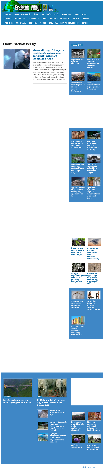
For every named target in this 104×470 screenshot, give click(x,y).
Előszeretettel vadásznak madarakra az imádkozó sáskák (93, 64)
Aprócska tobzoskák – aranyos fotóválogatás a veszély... (93, 145)
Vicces (43, 23)
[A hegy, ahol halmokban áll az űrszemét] (94, 439)
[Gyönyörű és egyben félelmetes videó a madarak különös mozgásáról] (94, 242)
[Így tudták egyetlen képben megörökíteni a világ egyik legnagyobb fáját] (94, 181)
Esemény (33, 23)
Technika (8, 23)
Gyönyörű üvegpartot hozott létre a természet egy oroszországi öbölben (58, 438)
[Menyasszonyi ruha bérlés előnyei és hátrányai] (78, 295)
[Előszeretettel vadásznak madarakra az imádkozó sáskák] (94, 53)
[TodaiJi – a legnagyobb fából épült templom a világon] (94, 158)
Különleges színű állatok (76, 446)
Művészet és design (59, 19)
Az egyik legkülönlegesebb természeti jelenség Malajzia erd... (79, 278)
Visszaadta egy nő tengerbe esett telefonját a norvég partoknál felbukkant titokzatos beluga (49, 54)
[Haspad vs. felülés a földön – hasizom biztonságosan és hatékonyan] (94, 295)
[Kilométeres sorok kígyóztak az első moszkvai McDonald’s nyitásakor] (78, 76)
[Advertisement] (52, 32)
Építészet (20, 19)
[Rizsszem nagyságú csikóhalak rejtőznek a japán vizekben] (94, 416)
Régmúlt (76, 19)
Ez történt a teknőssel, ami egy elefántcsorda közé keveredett (51, 403)
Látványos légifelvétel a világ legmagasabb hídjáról (17, 401)
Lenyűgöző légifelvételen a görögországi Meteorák (93, 86)
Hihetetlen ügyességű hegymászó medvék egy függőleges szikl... (92, 279)
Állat (36, 14)
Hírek (45, 19)
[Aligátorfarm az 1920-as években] (78, 53)
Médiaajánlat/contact (87, 467)
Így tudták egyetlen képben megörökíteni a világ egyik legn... (93, 193)
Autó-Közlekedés (50, 14)
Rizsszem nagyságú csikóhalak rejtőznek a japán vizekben (93, 426)
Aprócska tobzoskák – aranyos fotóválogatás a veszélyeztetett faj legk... (58, 426)
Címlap (7, 14)
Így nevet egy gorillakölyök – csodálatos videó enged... (77, 251)
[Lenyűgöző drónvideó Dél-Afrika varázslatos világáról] (78, 416)
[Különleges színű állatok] (78, 439)
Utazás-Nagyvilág (22, 14)
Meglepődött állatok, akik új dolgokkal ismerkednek (77, 144)
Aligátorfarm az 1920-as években (77, 62)
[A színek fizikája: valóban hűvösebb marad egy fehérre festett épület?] (78, 320)
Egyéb (85, 23)
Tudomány (21, 23)
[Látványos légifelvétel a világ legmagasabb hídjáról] (18, 388)
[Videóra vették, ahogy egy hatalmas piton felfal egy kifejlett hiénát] (78, 158)
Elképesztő (80, 14)
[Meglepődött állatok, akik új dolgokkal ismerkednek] (78, 135)
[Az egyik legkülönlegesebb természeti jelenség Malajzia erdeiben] (78, 267)
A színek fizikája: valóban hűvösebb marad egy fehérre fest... (78, 331)
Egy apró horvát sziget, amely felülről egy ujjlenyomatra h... (78, 192)
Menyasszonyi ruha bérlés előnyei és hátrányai (77, 304)
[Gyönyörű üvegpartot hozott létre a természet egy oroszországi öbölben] (42, 437)
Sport (86, 19)
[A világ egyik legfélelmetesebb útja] (42, 414)
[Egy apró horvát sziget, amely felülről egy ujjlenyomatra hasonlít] (78, 181)
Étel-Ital (53, 23)
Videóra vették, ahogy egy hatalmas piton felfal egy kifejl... (78, 169)
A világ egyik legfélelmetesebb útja (58, 412)
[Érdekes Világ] (52, 6)
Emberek (8, 19)
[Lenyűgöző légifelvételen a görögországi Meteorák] (94, 76)
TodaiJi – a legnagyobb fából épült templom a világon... (92, 169)
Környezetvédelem (69, 23)
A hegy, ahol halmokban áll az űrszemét (93, 447)
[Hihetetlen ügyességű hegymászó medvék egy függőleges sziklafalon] (94, 267)
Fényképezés (34, 19)
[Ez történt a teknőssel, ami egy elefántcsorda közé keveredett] (52, 388)
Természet (67, 14)
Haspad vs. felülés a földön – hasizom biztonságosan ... (93, 306)
